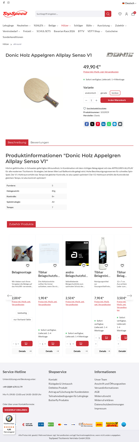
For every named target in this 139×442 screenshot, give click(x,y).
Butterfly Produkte (59, 400)
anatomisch (90, 93)
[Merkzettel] (120, 14)
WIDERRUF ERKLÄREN (15, 410)
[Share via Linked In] (103, 124)
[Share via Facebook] (87, 124)
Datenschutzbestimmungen (109, 404)
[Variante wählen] (27, 343)
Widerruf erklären (103, 400)
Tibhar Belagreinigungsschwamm (122, 274)
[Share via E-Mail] (120, 124)
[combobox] (70, 14)
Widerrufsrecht (102, 396)
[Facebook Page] (4, 2)
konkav (115, 93)
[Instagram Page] (8, 2)
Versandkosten (63, 435)
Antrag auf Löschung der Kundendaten (69, 391)
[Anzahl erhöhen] (96, 100)
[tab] (17, 142)
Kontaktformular (26, 404)
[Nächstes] (129, 296)
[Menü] (13, 415)
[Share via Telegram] (115, 124)
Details (22, 351)
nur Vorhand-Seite (22, 319)
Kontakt (53, 379)
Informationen (105, 372)
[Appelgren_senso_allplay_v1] (41, 92)
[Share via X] (92, 124)
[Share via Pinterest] (98, 124)
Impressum (100, 408)
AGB (96, 391)
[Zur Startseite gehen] (16, 13)
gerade (104, 93)
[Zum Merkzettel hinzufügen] (27, 265)
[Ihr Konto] (126, 14)
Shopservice (58, 372)
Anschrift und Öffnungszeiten (110, 383)
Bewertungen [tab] (40, 142)
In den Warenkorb (117, 100)
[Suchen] (108, 14)
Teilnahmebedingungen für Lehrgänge (68, 396)
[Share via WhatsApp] (109, 124)
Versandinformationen (106, 387)
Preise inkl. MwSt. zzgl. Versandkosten (101, 71)
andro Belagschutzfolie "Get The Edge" (77, 274)
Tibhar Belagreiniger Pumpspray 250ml (102, 274)
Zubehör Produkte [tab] (21, 224)
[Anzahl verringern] (86, 100)
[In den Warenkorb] (54, 343)
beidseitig (22, 313)
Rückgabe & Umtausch (60, 383)
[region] (42, 92)
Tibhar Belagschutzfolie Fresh (48, 274)
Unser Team (100, 379)
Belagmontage (21, 272)
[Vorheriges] (10, 296)
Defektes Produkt (58, 387)
